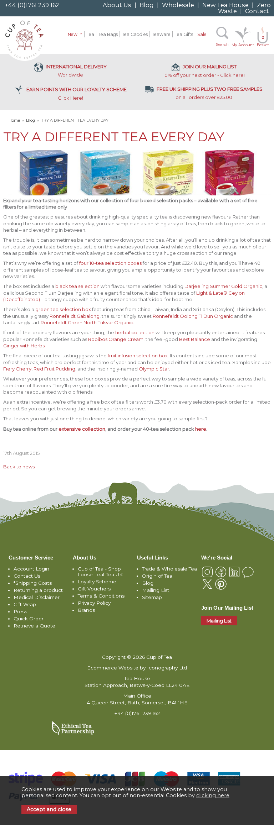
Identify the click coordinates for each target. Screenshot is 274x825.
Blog (146, 5)
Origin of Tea (157, 576)
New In (75, 34)
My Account (243, 45)
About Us (117, 5)
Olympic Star (154, 369)
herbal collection (134, 332)
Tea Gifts (184, 34)
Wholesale (178, 5)
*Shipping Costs (33, 583)
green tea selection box (63, 309)
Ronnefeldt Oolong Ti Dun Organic (193, 316)
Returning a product (38, 590)
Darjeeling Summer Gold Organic (223, 286)
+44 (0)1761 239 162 (32, 5)
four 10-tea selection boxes (110, 263)
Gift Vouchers (94, 589)
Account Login (31, 569)
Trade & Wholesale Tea (169, 569)
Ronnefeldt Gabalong (75, 316)
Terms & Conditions (101, 596)
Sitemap (152, 597)
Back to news (19, 466)
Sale (202, 34)
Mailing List (155, 590)
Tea (90, 34)
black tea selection (77, 286)
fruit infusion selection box (138, 355)
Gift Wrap (25, 604)
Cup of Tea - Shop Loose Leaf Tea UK (100, 571)
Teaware (161, 34)
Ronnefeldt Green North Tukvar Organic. (87, 322)
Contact (257, 11)
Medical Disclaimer (37, 597)
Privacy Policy (94, 603)
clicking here (212, 795)
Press (20, 611)
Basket (263, 41)
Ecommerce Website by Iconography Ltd (137, 668)
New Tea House (225, 5)
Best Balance (194, 339)
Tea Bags (108, 34)
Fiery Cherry (17, 369)
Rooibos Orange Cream (115, 339)
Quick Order (29, 618)
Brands (86, 610)
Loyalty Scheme (97, 581)
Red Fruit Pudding (54, 369)
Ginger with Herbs (24, 345)
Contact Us (27, 576)
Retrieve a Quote (34, 626)
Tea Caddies (135, 34)
